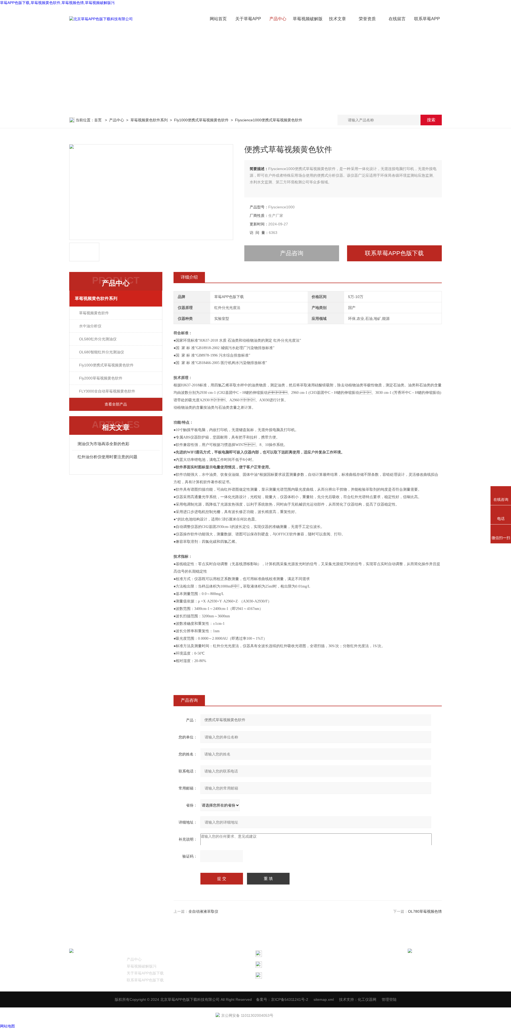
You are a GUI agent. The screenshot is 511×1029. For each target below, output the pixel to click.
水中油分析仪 (90, 326)
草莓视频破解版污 (141, 966)
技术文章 (337, 18)
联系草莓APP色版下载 (394, 253)
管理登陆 (389, 999)
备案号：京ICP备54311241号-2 (282, 999)
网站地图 (7, 1026)
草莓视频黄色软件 (94, 313)
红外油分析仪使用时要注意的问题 (107, 456)
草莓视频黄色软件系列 (149, 120)
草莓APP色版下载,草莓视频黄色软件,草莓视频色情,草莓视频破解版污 (57, 3)
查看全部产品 (116, 404)
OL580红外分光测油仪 (98, 339)
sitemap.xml (324, 999)
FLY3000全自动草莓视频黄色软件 (107, 391)
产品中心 (277, 18)
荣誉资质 (367, 18)
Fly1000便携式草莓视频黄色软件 (201, 120)
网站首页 (218, 18)
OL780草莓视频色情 (425, 911)
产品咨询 (291, 253)
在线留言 (397, 18)
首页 (98, 120)
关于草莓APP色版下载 (145, 973)
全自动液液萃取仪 (203, 911)
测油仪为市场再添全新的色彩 (103, 443)
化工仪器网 (367, 999)
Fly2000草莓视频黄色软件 (100, 378)
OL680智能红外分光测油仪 (101, 352)
